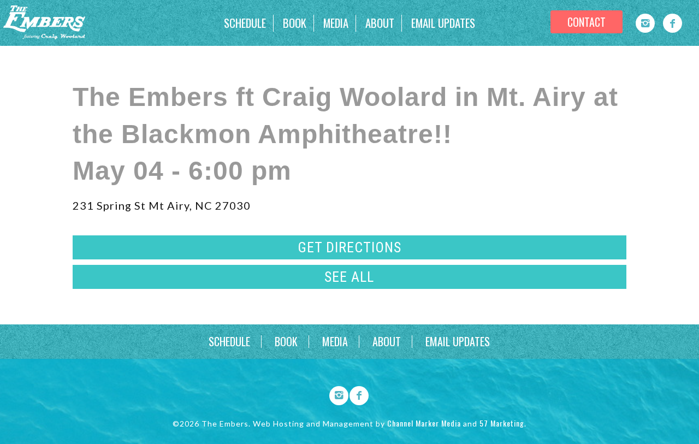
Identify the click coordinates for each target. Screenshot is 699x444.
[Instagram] (645, 23)
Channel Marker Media (424, 423)
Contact (586, 22)
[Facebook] (672, 23)
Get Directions (349, 247)
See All (349, 277)
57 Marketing (501, 423)
